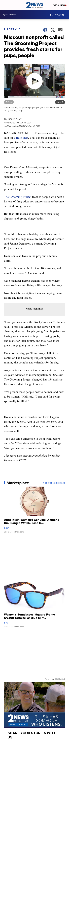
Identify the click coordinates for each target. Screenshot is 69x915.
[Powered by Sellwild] (60, 679)
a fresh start (21, 137)
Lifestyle (12, 29)
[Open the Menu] (6, 5)
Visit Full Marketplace (54, 483)
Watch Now (59, 5)
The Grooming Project (17, 197)
